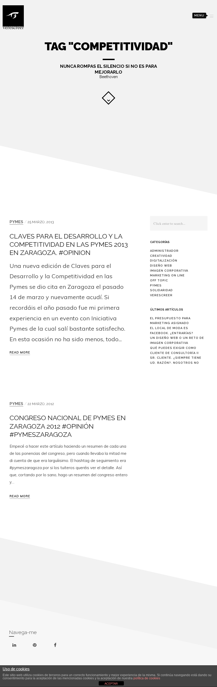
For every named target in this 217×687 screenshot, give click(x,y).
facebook (62, 640)
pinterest (41, 641)
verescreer (161, 295)
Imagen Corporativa (169, 270)
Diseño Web (161, 265)
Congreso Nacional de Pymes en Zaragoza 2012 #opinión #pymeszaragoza (68, 426)
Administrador (164, 251)
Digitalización (163, 260)
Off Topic (159, 280)
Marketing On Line (167, 275)
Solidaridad (161, 290)
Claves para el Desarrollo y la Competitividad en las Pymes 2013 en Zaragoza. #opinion (69, 244)
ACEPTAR (111, 683)
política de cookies (146, 678)
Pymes (16, 221)
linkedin (21, 642)
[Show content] (108, 98)
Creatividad (161, 256)
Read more (20, 352)
